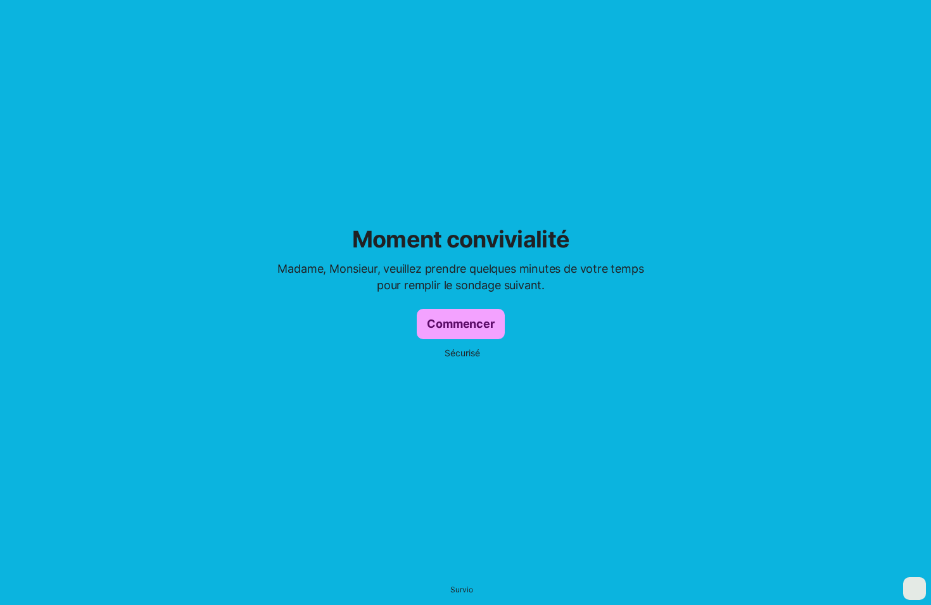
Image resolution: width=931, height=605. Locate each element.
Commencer (460, 323)
